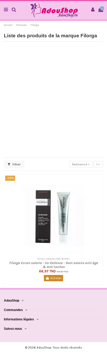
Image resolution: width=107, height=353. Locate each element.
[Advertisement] (53, 99)
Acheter (56, 278)
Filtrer (16, 164)
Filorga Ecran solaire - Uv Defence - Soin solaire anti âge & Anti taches (53, 265)
